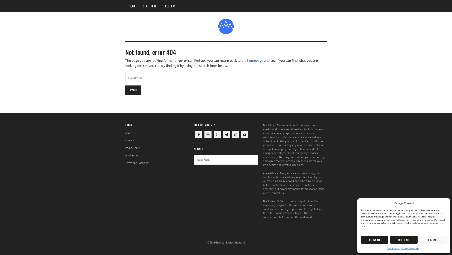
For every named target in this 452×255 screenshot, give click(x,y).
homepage (255, 60)
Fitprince (226, 26)
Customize (433, 240)
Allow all (374, 240)
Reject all (403, 240)
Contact (129, 140)
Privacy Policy (132, 148)
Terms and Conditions (137, 163)
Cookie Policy (393, 248)
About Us (130, 133)
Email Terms (132, 155)
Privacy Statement (410, 248)
